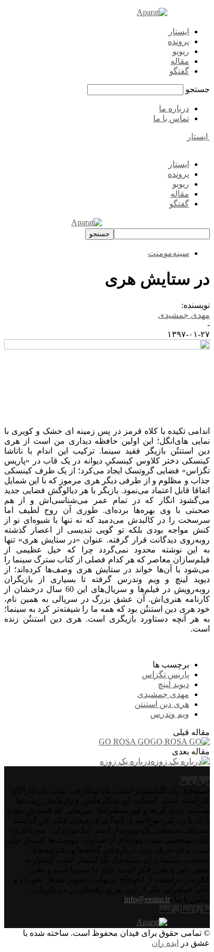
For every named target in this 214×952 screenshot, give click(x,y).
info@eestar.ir (147, 899)
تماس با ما (171, 118)
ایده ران (165, 942)
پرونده (178, 41)
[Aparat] (152, 12)
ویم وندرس (169, 714)
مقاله (179, 61)
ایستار (178, 31)
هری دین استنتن (162, 704)
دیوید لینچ (173, 684)
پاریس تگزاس (165, 674)
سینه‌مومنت (168, 253)
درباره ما (174, 108)
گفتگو (179, 71)
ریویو (180, 51)
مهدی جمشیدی (184, 315)
